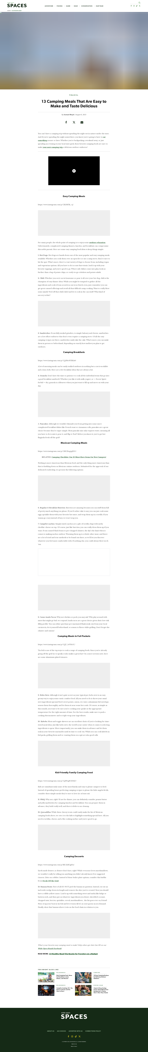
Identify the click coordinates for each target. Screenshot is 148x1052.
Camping (97, 972)
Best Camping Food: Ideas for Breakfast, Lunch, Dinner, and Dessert (64, 977)
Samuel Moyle (69, 115)
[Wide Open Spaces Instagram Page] (134, 6)
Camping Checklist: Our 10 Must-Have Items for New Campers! (79, 457)
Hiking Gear (98, 985)
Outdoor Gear (16, 10)
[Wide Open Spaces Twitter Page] (140, 6)
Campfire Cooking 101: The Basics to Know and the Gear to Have (65, 990)
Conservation (86, 6)
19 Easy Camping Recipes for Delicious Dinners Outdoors (101, 977)
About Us (50, 1031)
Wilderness (61, 972)
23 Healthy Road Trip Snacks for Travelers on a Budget (73, 954)
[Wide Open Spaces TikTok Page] (137, 6)
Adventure (49, 6)
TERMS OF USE (74, 1044)
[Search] (139, 2)
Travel (74, 95)
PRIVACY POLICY (74, 1046)
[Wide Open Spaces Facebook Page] (131, 6)
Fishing (60, 6)
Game (68, 6)
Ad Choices (61, 1031)
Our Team (99, 6)
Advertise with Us (76, 1031)
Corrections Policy (93, 1031)
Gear (76, 6)
